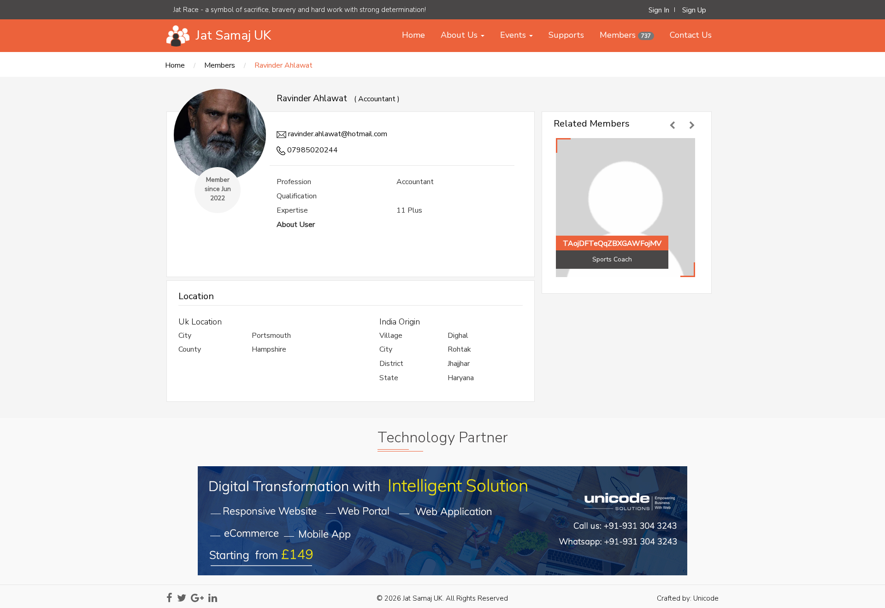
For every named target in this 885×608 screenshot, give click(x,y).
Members (219, 65)
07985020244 (311, 150)
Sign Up (694, 10)
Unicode (706, 598)
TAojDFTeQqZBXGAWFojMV (612, 243)
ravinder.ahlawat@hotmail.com (336, 134)
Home (175, 65)
